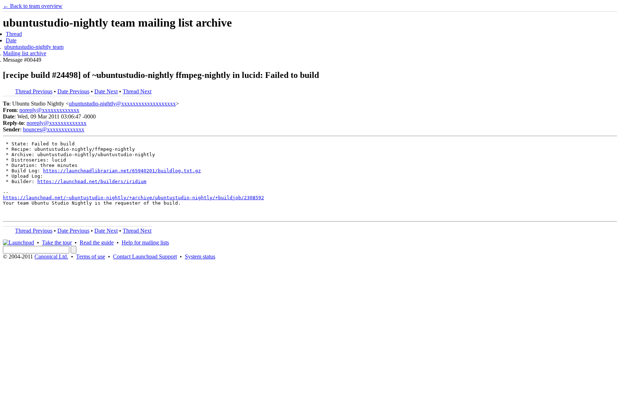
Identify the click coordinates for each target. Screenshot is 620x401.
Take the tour (57, 242)
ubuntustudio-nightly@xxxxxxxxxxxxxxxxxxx (122, 104)
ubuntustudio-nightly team (34, 47)
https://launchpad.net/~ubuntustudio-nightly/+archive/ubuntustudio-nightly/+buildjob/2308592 (133, 197)
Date (11, 40)
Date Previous (73, 91)
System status (200, 256)
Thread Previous (33, 91)
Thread (14, 34)
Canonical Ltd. (51, 256)
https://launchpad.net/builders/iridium (91, 181)
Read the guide (97, 242)
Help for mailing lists (145, 242)
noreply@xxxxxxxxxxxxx (49, 110)
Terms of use (90, 256)
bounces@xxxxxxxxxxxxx (53, 129)
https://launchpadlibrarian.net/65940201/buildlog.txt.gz (122, 170)
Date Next (106, 91)
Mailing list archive (24, 53)
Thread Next (137, 91)
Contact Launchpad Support (145, 256)
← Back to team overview (32, 6)
